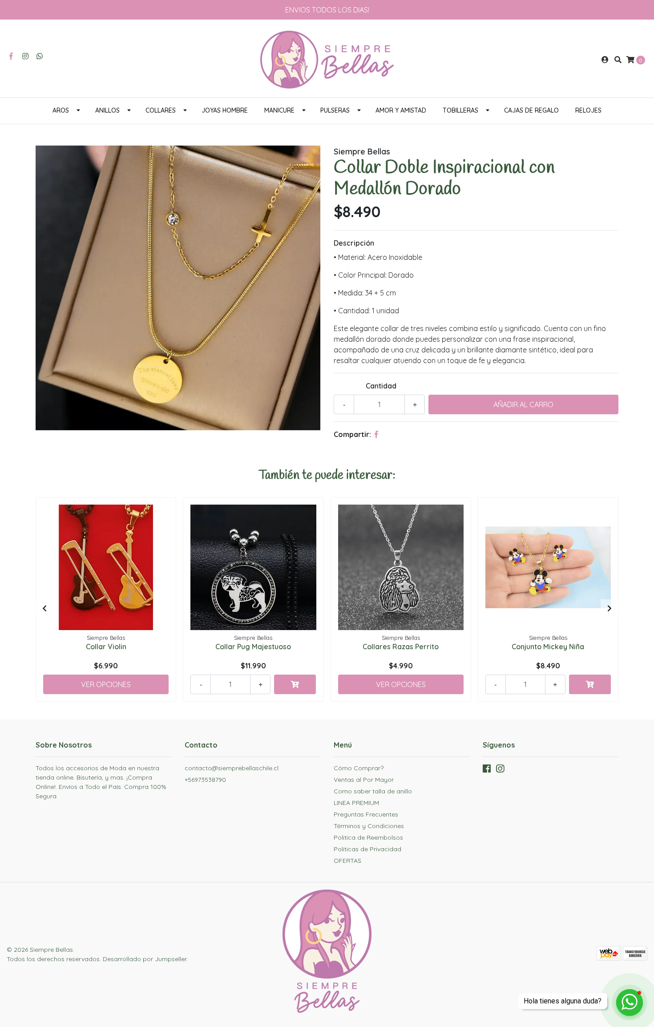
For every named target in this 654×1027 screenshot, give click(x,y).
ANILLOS (107, 110)
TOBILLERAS (460, 110)
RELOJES (588, 110)
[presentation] (44, 608)
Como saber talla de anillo (373, 791)
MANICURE (279, 110)
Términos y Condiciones (369, 826)
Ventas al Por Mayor (364, 780)
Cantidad (381, 385)
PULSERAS (335, 110)
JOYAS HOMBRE (225, 110)
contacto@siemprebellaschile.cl (232, 768)
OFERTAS (347, 861)
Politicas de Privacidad (367, 849)
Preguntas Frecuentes (366, 814)
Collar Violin (106, 646)
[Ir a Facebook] (11, 56)
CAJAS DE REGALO (531, 110)
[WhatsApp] (39, 56)
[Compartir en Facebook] (376, 434)
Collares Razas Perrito (401, 646)
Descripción (354, 243)
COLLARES (160, 110)
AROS (60, 110)
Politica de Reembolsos (368, 837)
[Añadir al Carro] (295, 684)
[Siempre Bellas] (327, 58)
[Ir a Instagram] (25, 56)
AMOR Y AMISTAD (400, 110)
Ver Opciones (106, 684)
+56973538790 (205, 780)
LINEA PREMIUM (356, 803)
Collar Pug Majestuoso (253, 646)
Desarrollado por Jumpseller (144, 959)
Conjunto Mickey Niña (548, 646)
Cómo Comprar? (359, 768)
